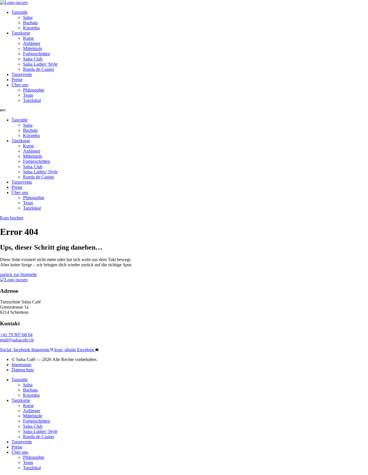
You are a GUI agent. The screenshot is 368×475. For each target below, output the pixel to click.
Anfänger (31, 43)
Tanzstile (20, 12)
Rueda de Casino (38, 69)
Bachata (30, 22)
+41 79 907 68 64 (16, 334)
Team (28, 95)
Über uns (20, 84)
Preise (17, 79)
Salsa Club (33, 58)
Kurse (28, 38)
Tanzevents (22, 74)
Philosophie (33, 90)
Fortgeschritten (36, 53)
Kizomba (31, 27)
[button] (184, 110)
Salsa (27, 17)
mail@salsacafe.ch (17, 339)
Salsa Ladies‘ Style (40, 64)
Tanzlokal (32, 100)
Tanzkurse (21, 33)
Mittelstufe (32, 48)
